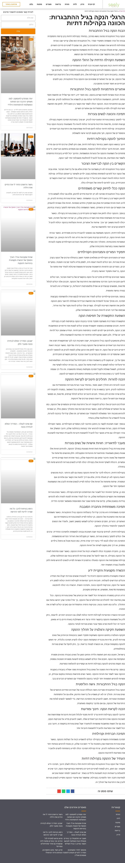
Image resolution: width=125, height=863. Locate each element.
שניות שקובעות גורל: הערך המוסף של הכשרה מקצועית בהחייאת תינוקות (20, 260)
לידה (75, 4)
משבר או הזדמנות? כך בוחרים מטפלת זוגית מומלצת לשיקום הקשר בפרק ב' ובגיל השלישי (75, 841)
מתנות (39, 4)
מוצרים (48, 4)
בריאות (58, 4)
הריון (82, 4)
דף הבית (91, 4)
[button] (72, 791)
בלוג (31, 4)
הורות (67, 4)
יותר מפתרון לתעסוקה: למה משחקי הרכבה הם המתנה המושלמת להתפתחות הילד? (20, 101)
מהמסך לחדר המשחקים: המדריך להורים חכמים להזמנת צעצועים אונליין (74, 852)
